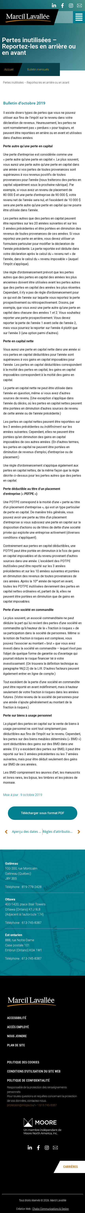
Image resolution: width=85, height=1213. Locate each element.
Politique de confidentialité (28, 1080)
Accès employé (18, 1027)
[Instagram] (71, 5)
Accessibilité (16, 1018)
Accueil (8, 69)
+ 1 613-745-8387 (46, 1105)
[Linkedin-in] (54, 5)
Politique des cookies (23, 1062)
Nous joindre (17, 1036)
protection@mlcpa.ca (20, 1105)
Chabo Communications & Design (50, 1208)
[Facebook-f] (62, 5)
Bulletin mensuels (38, 69)
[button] (79, 17)
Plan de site (16, 1045)
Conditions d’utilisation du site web (33, 1071)
